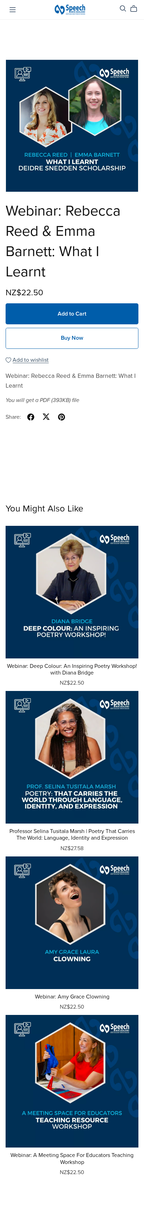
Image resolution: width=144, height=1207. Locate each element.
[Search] (123, 8)
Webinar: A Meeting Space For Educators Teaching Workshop (72, 1158)
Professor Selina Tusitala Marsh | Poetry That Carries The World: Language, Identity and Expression (72, 834)
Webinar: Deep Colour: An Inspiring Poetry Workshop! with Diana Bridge (72, 669)
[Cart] (136, 8)
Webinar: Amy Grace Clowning (72, 996)
